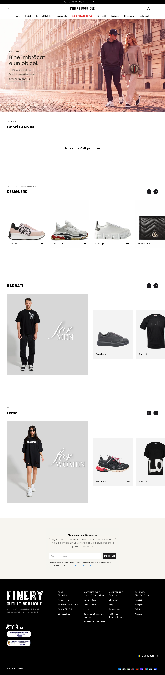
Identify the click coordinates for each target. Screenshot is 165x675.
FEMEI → (53, 352)
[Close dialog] (25, 302)
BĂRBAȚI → (53, 344)
